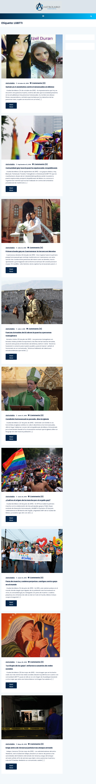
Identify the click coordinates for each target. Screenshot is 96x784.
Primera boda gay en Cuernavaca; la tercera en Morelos (31, 251)
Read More (11, 106)
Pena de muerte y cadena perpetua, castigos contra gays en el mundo (31, 583)
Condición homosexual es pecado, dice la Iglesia (27, 419)
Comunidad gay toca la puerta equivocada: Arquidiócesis (31, 168)
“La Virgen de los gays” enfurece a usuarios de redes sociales (29, 667)
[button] (43, 15)
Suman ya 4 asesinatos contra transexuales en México (30, 87)
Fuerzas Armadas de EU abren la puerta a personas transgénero (28, 334)
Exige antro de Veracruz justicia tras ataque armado (29, 748)
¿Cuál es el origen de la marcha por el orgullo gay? (28, 500)
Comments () (38, 83)
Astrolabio (10, 83)
